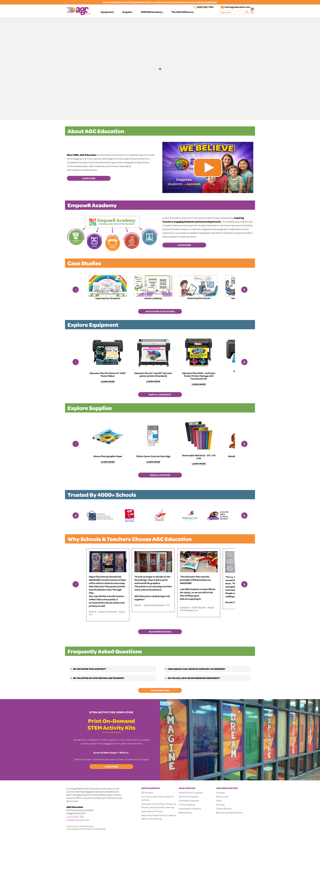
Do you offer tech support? (89, 668)
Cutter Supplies (187, 804)
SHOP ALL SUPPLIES (160, 475)
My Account (222, 796)
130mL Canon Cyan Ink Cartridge (153, 456)
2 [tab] (315, 117)
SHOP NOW (211, 2)
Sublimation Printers (152, 811)
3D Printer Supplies (189, 796)
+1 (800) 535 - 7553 (75, 816)
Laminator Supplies (189, 800)
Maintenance (185, 812)
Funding (220, 804)
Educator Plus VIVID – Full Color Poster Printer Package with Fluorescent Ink (198, 376)
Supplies (127, 12)
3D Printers (147, 792)
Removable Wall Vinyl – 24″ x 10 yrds (198, 457)
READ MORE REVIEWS (160, 631)
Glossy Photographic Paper (107, 456)
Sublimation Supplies (190, 808)
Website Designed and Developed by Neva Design (84, 829)
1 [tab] (311, 117)
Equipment (107, 12)
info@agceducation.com (237, 6)
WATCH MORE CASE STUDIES (160, 311)
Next (244, 289)
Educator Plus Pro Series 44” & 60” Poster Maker (108, 374)
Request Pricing (194, 95)
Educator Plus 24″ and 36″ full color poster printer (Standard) (153, 374)
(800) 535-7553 (205, 6)
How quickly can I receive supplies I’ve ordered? (196, 668)
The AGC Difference (182, 12)
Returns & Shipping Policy (229, 812)
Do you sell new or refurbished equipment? (194, 678)
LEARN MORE (89, 178)
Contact (220, 792)
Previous (75, 289)
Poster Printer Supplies (191, 792)
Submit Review (224, 808)
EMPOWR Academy (151, 12)
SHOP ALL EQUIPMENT (160, 394)
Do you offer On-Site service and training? (98, 678)
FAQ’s (219, 800)
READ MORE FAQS (160, 690)
